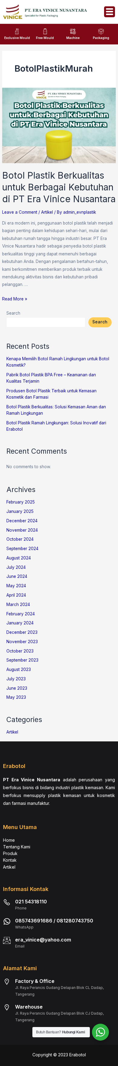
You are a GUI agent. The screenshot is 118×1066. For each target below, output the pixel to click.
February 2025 (20, 502)
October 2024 (20, 539)
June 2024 (16, 576)
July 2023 (16, 678)
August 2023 (18, 669)
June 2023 (16, 688)
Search (13, 313)
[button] (109, 11)
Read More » (14, 298)
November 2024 (22, 530)
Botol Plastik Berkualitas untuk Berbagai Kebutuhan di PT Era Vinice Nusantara (59, 187)
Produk (10, 853)
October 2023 (20, 651)
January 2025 (20, 511)
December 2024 (22, 520)
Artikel (47, 212)
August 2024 (18, 558)
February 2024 (20, 613)
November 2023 (22, 641)
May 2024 (16, 585)
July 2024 (16, 567)
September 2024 (22, 548)
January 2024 (20, 622)
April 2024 (16, 595)
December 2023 (22, 632)
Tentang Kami (16, 846)
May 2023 (16, 697)
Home (9, 840)
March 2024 (18, 604)
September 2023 (22, 660)
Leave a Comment (19, 212)
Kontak (10, 860)
